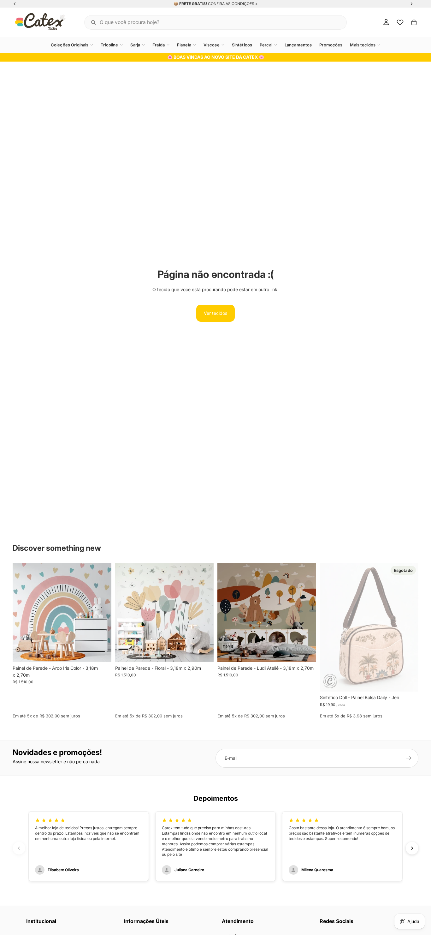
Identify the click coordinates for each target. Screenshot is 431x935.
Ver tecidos (215, 313)
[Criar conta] (409, 758)
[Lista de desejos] (400, 22)
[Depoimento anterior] (19, 848)
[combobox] (208, 22)
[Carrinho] (414, 22)
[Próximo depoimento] (412, 848)
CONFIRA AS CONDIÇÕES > (233, 3)
